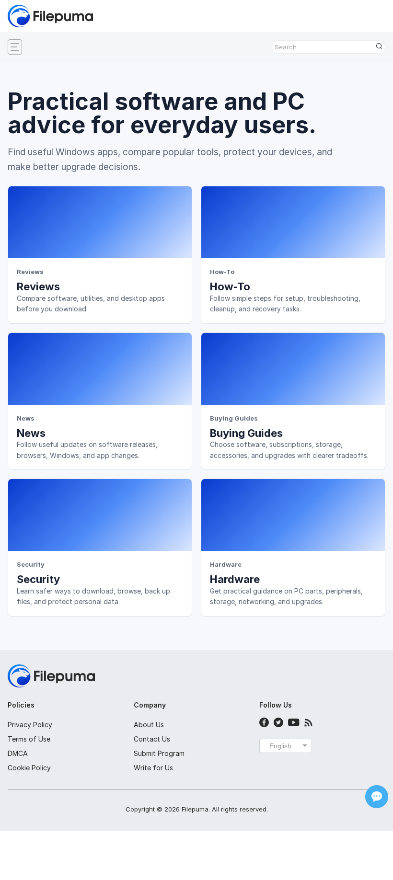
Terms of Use (29, 739)
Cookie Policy (29, 768)
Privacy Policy (30, 724)
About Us (149, 724)
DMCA (18, 753)
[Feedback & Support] (376, 796)
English (280, 746)
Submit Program (159, 753)
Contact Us (152, 739)
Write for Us (153, 768)
